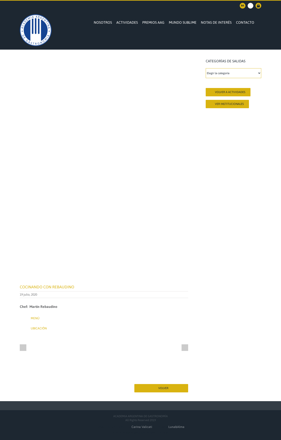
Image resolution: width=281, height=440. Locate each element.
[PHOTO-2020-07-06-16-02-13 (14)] (70, 347)
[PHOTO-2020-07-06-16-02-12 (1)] (36, 347)
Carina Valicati (142, 427)
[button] (260, 22)
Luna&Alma (176, 427)
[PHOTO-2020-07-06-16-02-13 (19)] (171, 347)
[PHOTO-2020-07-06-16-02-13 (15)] (103, 347)
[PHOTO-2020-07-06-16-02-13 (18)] (137, 347)
